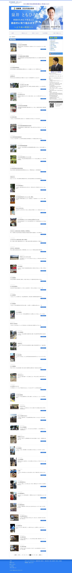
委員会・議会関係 (53, 45)
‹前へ (19, 554)
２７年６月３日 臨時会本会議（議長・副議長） (19, 239)
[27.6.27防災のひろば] (13, 100)
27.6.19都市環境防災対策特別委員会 (16, 168)
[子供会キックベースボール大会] (14, 259)
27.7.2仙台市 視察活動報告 (22, 44)
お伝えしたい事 (27, 560)
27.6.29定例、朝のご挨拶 (24, 84)
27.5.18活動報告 (13, 303)
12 (28, 554)
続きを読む (43, 49)
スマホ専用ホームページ (14, 386)
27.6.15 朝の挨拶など (19, 185)
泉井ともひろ (15, 570)
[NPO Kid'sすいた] (13, 381)
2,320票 (19, 470)
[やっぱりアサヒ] (14, 408)
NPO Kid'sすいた (20, 374)
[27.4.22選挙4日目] (14, 541)
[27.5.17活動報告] (12, 318)
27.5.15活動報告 (20, 332)
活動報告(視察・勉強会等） (54, 42)
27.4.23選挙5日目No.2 (23, 516)
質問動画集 (52, 48)
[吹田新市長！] (13, 349)
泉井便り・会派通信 (59, 560)
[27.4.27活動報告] (13, 465)
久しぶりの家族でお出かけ (22, 415)
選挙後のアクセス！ (21, 436)
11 (26, 554)
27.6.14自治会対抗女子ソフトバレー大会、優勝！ (24, 196)
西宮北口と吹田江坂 (13, 323)
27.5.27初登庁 (20, 266)
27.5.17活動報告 (19, 312)
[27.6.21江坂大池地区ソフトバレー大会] (13, 163)
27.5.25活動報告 (13, 277)
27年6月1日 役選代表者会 (15, 248)
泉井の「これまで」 (35, 33)
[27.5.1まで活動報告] (14, 429)
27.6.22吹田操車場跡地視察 (22, 145)
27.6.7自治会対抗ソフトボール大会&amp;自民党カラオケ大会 (28, 219)
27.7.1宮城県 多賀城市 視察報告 (23, 56)
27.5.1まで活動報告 (23, 427)
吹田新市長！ (20, 343)
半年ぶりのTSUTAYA (19, 208)
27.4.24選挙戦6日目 (21, 504)
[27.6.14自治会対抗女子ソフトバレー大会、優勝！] (12, 203)
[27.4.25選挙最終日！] (13, 499)
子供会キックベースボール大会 (25, 256)
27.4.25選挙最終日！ (21, 493)
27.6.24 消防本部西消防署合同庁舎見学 (24, 125)
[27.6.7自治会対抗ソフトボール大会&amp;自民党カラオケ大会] (13, 225)
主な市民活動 (45, 33)
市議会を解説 (52, 44)
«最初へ (15, 554)
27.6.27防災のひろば (21, 94)
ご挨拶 (12, 33)
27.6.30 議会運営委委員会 (14, 67)
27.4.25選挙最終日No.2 (22, 482)
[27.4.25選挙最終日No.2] (13, 488)
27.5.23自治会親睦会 (13, 286)
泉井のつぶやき (52, 49)
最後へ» (40, 554)
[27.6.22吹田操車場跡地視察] (13, 151)
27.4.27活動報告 (20, 459)
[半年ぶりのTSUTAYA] (12, 214)
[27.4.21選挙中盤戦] (14, 550)
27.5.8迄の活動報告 (19, 394)
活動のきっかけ (24, 33)
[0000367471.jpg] (56, 54)
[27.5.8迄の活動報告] (12, 401)
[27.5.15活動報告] (13, 338)
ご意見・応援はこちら (57, 33)
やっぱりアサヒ (22, 406)
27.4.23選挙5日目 (19, 525)
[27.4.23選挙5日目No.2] (14, 520)
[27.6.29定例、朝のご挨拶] (14, 87)
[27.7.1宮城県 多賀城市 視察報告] (13, 62)
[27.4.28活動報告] (12, 454)
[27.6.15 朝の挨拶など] (12, 191)
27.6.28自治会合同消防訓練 (22, 105)
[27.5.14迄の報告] (12, 361)
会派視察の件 (12, 76)
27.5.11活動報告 (13, 366)
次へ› (37, 554)
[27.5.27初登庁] (13, 272)
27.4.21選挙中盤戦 (23, 546)
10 (24, 554)
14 (32, 554)
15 (34, 554)
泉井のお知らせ (52, 41)
